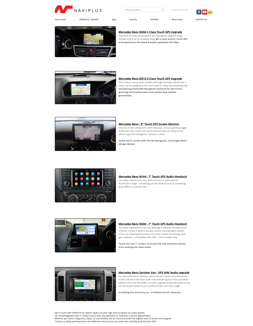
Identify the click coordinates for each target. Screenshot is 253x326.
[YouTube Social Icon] (204, 12)
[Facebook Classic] (198, 12)
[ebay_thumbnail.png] (210, 12)
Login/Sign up (179, 10)
